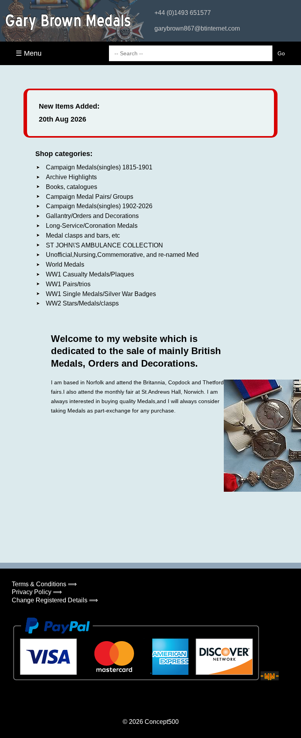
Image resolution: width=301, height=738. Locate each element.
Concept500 (162, 721)
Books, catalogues (71, 187)
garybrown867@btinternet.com (197, 28)
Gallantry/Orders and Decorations (92, 216)
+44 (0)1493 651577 (182, 12)
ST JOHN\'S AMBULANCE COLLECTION (104, 245)
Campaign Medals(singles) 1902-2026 (99, 206)
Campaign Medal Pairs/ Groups (89, 196)
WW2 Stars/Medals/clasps (82, 303)
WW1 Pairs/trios (68, 284)
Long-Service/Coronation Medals (92, 225)
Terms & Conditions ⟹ (44, 584)
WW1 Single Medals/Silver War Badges (101, 294)
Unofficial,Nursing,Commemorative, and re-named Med (122, 254)
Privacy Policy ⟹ (37, 592)
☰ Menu (29, 53)
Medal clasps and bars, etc (83, 235)
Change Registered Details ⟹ (55, 600)
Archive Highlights (71, 177)
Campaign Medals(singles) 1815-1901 (99, 167)
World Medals (65, 264)
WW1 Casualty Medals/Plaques (90, 274)
